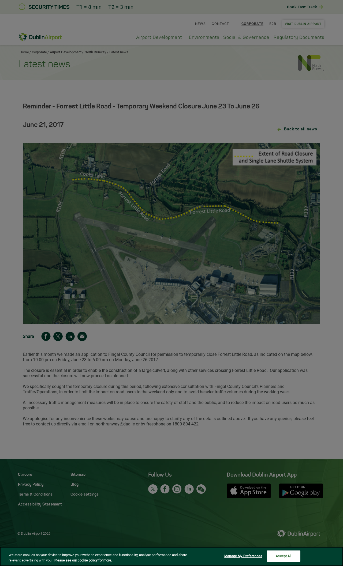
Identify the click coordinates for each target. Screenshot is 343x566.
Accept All (283, 556)
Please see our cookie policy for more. (83, 560)
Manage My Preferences (243, 556)
